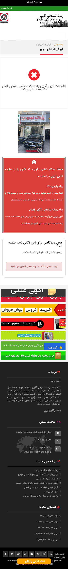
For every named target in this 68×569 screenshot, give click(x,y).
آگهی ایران (49, 397)
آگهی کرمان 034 (51, 492)
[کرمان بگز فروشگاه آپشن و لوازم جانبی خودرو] (33, 335)
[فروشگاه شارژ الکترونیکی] (33, 324)
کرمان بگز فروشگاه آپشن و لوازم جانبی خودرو (38, 474)
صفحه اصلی (58, 44)
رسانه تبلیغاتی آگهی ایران (38, 387)
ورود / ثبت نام (33, 2)
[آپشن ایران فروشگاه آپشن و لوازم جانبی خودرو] (33, 355)
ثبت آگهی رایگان (34, 561)
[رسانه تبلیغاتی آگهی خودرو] (33, 310)
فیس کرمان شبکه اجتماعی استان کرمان (41, 487)
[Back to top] (58, 560)
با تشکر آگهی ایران (52, 410)
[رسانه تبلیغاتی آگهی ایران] (33, 295)
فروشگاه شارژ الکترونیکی (47, 479)
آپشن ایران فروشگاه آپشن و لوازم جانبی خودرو (37, 483)
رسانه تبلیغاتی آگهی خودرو (46, 470)
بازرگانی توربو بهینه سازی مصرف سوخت (40, 496)
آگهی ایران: (56, 381)
